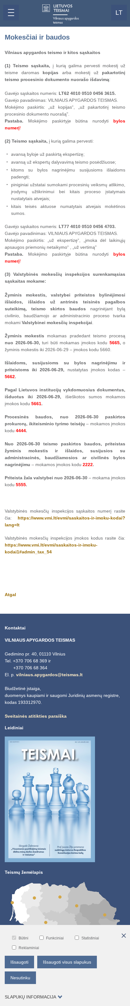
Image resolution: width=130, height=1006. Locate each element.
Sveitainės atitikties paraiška (36, 716)
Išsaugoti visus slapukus (67, 962)
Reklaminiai (29, 948)
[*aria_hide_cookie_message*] (123, 936)
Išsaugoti (19, 962)
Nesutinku (20, 977)
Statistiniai (90, 938)
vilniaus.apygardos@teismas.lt (49, 674)
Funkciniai (55, 938)
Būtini (23, 938)
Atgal (10, 594)
